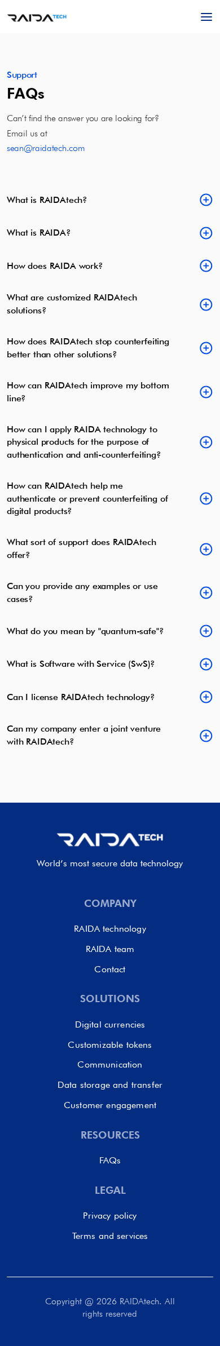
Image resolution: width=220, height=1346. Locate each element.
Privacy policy (110, 1215)
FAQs (110, 1160)
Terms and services (110, 1235)
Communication (109, 1064)
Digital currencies (110, 1024)
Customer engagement (110, 1105)
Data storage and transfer (110, 1084)
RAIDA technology (110, 928)
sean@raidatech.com (46, 148)
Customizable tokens (110, 1044)
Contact (109, 969)
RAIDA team (110, 949)
